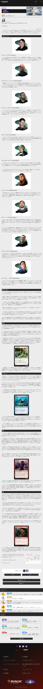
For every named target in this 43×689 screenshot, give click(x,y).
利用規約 (5, 657)
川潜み (4, 416)
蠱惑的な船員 (5, 480)
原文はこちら (39, 28)
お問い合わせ (26, 673)
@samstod (7, 562)
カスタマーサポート (28, 660)
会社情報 (5, 673)
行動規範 (25, 657)
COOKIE (5, 669)
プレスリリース (27, 669)
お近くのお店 (33, 555)
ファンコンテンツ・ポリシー (12, 664)
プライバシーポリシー (10, 660)
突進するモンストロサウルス (31, 522)
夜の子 (26, 334)
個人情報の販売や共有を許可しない (31, 665)
